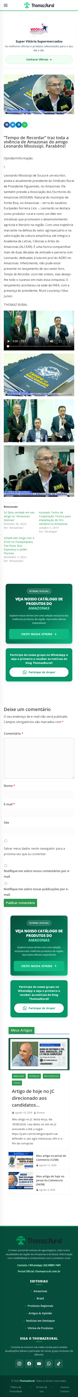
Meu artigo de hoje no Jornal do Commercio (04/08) (50, 1180)
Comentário (13, 733)
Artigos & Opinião (40, 1313)
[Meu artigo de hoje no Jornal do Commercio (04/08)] (21, 1183)
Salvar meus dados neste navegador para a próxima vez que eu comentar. (34, 851)
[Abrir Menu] (5, 5)
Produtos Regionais (40, 1306)
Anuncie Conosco (64, 1389)
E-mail (9, 804)
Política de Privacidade (16, 1389)
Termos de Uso (41, 1389)
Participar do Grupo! (42, 672)
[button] (7, 125)
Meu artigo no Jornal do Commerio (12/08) (51, 1158)
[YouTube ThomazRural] (39, 1364)
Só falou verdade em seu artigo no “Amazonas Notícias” (19, 516)
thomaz (41, 1112)
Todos (16, 1083)
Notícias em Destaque (40, 1320)
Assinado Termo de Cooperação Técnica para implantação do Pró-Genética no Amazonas (55, 518)
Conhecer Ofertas (39, 59)
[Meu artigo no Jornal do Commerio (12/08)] (21, 1160)
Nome (9, 786)
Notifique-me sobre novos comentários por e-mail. (37, 874)
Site (6, 822)
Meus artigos (51, 1076)
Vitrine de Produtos (40, 1328)
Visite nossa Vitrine (36, 634)
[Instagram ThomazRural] (19, 1364)
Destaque (34, 1076)
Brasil (40, 1298)
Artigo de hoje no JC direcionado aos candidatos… (33, 1098)
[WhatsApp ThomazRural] (49, 1364)
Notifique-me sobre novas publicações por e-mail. (36, 892)
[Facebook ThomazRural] (29, 1364)
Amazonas (18, 1076)
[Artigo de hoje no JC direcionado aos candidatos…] (39, 1054)
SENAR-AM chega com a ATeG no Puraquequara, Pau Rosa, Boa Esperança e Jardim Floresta (19, 545)
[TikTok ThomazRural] (59, 1364)
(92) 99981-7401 (52, 1265)
